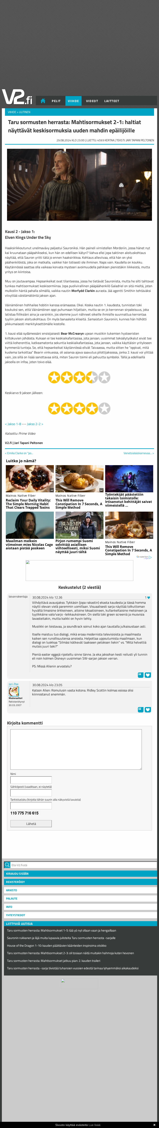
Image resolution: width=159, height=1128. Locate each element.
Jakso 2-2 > (35, 423)
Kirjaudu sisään (17, 873)
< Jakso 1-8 (13, 423)
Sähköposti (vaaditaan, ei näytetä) (31, 786)
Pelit (56, 101)
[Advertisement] (79, 844)
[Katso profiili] (14, 691)
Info (9, 907)
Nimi (13, 774)
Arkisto (11, 890)
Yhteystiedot (15, 915)
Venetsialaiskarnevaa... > (139, 453)
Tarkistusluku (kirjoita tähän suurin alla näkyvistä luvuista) (45, 799)
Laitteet (111, 101)
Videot (92, 101)
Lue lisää (94, 1125)
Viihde (73, 101)
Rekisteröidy (15, 882)
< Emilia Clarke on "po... (19, 453)
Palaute (11, 898)
